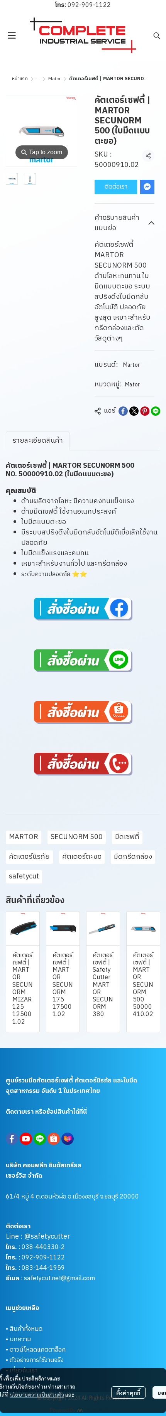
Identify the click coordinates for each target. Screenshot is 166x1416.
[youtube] (26, 1139)
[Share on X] (134, 411)
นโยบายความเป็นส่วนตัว (37, 1394)
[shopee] (53, 1139)
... (38, 79)
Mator (54, 79)
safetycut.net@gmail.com (59, 1278)
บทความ (20, 1339)
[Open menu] (11, 35)
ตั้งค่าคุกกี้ (128, 1392)
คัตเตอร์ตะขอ (82, 857)
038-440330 (39, 1247)
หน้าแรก (20, 79)
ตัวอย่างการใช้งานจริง (37, 1360)
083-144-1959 (43, 1268)
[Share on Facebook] (123, 411)
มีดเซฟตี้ (127, 837)
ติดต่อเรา (116, 187)
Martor (131, 365)
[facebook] (12, 1139)
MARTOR (23, 837)
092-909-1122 (89, 5)
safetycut (24, 876)
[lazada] (67, 1139)
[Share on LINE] (155, 411)
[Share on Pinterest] (144, 411)
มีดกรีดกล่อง (133, 857)
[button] (156, 35)
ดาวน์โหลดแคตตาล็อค (38, 1350)
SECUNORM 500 (77, 837)
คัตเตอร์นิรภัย (29, 857)
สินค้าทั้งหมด (26, 1329)
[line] (40, 1139)
